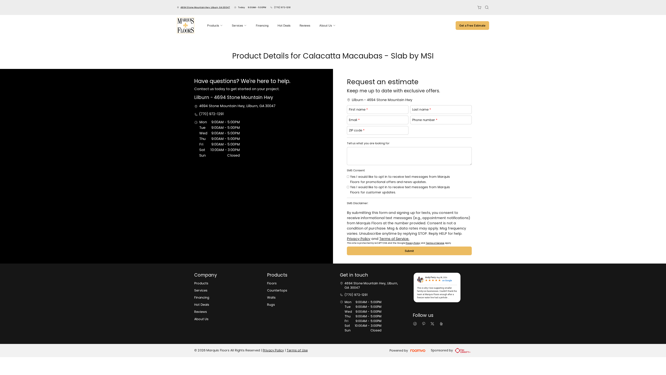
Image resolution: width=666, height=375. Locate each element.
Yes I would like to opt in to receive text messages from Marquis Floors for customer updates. (400, 189)
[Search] (487, 7)
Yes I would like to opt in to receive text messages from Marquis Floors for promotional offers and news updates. (400, 179)
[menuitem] (214, 25)
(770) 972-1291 (282, 7)
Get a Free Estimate (472, 25)
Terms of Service (435, 242)
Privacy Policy (358, 238)
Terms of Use (297, 350)
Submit (409, 251)
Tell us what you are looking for (368, 143)
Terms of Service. (394, 238)
